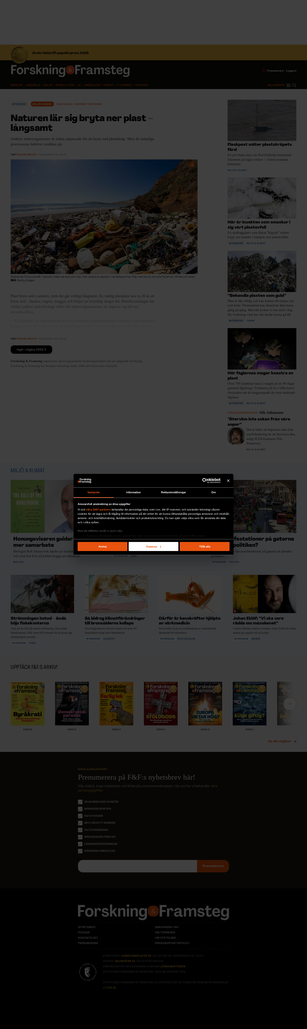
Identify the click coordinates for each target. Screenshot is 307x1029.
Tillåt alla (204, 546)
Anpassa (151, 546)
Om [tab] (213, 492)
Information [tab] (133, 492)
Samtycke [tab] (93, 492)
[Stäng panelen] (228, 480)
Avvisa (102, 546)
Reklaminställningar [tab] (173, 492)
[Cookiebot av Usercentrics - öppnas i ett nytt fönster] (204, 480)
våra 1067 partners (98, 509)
